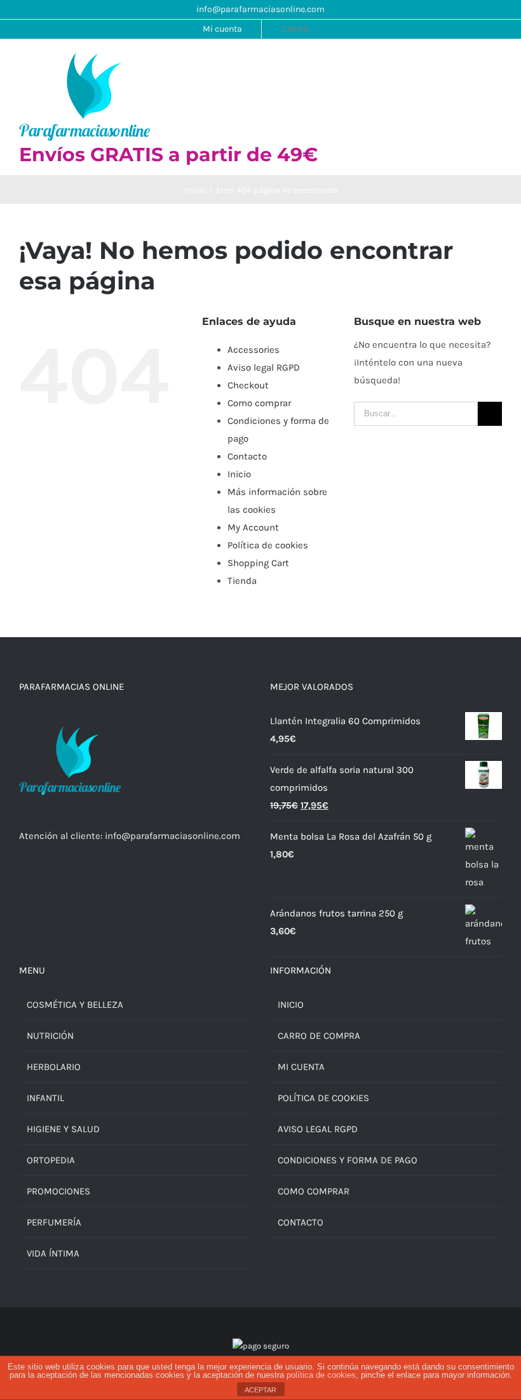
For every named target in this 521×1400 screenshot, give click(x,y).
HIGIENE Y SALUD (63, 1129)
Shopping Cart (258, 563)
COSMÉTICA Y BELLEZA (75, 1004)
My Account (253, 527)
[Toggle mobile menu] (497, 65)
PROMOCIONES (58, 1191)
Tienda (242, 580)
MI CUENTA (301, 1067)
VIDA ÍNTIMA (53, 1253)
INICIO (291, 1004)
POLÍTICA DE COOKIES (323, 1098)
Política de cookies (267, 545)
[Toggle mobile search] (474, 65)
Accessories (253, 349)
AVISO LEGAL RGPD (318, 1129)
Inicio (239, 474)
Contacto (247, 456)
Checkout (248, 385)
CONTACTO (300, 1222)
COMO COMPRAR (313, 1191)
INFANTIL (45, 1098)
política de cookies (321, 1375)
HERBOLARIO (54, 1067)
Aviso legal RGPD (263, 367)
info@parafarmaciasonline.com (260, 9)
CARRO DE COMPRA (319, 1035)
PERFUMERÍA (54, 1222)
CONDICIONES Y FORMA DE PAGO (347, 1160)
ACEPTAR (260, 1390)
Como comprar (259, 403)
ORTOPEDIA (51, 1160)
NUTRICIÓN (50, 1035)
